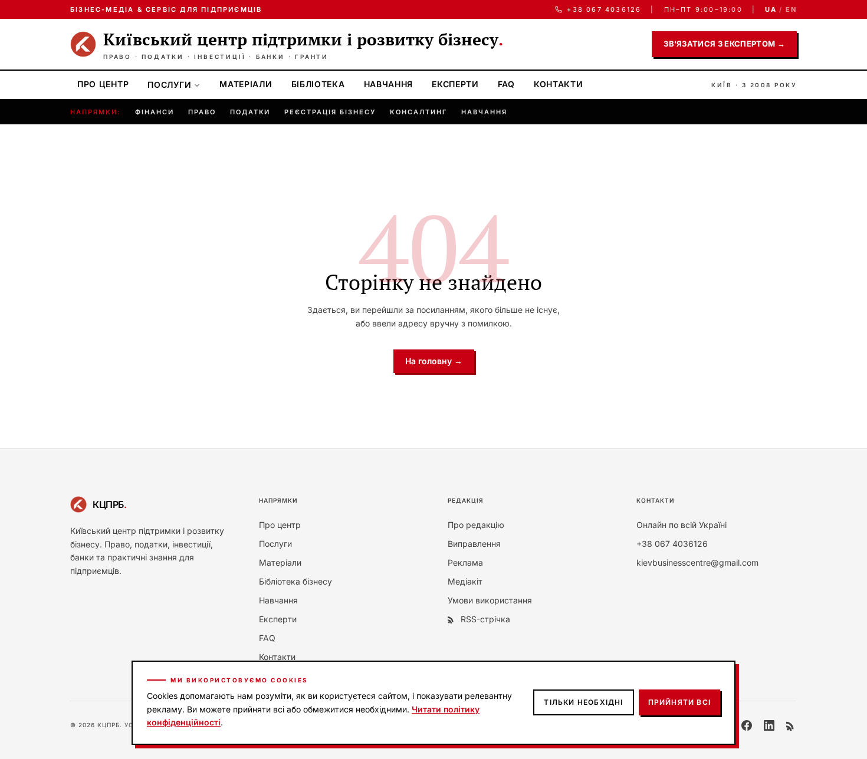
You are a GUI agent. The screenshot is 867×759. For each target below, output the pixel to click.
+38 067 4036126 (604, 9)
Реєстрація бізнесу (330, 112)
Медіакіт (465, 581)
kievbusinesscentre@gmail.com (697, 562)
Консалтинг (418, 112)
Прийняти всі (679, 702)
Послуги (169, 85)
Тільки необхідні (583, 702)
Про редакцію (476, 525)
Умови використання (490, 600)
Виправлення (474, 544)
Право (202, 112)
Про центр (103, 84)
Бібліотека (318, 84)
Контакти (558, 84)
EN (791, 9)
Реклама (465, 562)
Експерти (455, 84)
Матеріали (245, 84)
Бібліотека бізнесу (295, 581)
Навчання (388, 84)
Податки (250, 112)
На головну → (433, 361)
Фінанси (154, 112)
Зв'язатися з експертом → (724, 43)
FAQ (506, 84)
